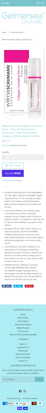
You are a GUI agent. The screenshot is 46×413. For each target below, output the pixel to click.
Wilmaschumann (17, 32)
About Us (23, 344)
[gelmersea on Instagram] (24, 391)
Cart (42, 3)
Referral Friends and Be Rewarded (23, 334)
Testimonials (23, 351)
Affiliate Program (23, 328)
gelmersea (16, 398)
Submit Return (23, 321)
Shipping (5, 145)
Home (4, 32)
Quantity (5, 152)
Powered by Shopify (30, 398)
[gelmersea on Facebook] (20, 391)
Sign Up (39, 379)
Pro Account (23, 331)
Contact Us (23, 361)
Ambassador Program (23, 324)
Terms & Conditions (23, 357)
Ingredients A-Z (23, 347)
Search (23, 314)
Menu (7, 3)
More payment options (13, 180)
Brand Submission (23, 354)
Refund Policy (23, 318)
